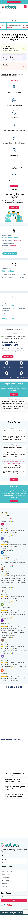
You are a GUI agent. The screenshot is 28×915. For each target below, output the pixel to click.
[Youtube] (10, 905)
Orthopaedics (5, 883)
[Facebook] (2, 905)
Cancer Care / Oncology (7, 871)
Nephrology (4, 886)
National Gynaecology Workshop (12, 447)
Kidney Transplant (6, 889)
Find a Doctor (5, 859)
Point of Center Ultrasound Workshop (14, 431)
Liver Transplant (5, 880)
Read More (8, 27)
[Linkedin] (5, 905)
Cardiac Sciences (6, 874)
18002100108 (8, 319)
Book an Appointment (6, 862)
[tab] (14, 80)
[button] (25, 6)
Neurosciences (5, 877)
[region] (14, 17)
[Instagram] (8, 905)
